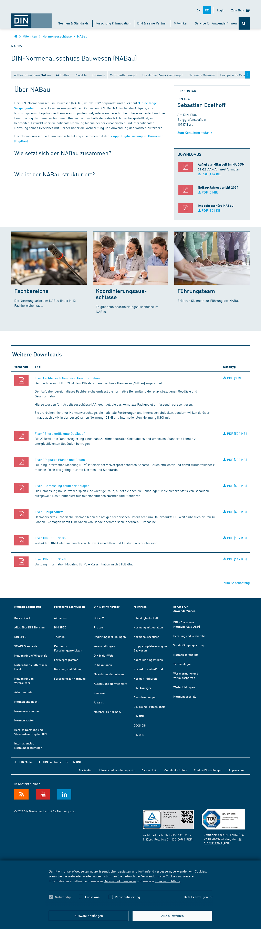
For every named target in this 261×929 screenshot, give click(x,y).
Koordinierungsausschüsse (121, 293)
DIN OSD (139, 735)
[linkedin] (64, 794)
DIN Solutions (52, 762)
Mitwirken (181, 23)
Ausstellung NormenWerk (110, 683)
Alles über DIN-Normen (29, 627)
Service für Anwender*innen (216, 23)
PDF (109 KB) (236, 538)
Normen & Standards (73, 23)
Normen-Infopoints (185, 654)
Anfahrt (99, 702)
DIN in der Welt (103, 655)
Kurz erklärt (22, 618)
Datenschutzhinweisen (120, 881)
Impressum (236, 770)
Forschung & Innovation (112, 23)
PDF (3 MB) (234, 378)
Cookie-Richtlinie (167, 881)
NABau (82, 36)
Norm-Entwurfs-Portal (148, 669)
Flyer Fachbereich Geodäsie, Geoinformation (67, 378)
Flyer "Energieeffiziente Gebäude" (60, 433)
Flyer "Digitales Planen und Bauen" (60, 459)
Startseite (85, 770)
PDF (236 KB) (236, 459)
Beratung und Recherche (189, 636)
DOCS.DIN (140, 725)
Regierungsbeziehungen (110, 636)
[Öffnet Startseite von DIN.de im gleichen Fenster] (31, 18)
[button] (198, 897)
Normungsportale (184, 696)
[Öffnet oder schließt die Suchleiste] (244, 23)
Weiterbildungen (184, 687)
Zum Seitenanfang (236, 583)
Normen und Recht (26, 701)
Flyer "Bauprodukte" (50, 512)
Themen (59, 636)
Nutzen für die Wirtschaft (30, 655)
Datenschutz (150, 770)
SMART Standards (25, 646)
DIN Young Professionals (149, 706)
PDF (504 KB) (236, 433)
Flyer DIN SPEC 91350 (51, 538)
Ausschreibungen (145, 697)
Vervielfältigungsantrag (188, 645)
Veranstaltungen (104, 646)
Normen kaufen (24, 720)
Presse (98, 627)
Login (220, 10)
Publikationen (103, 665)
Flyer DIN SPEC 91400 (51, 559)
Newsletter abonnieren (109, 674)
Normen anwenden (26, 711)
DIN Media (25, 762)
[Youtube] (43, 794)
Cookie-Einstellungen (208, 770)
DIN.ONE (139, 716)
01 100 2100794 (176, 839)
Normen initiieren (145, 678)
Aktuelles (60, 618)
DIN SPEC (20, 636)
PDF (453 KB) (236, 512)
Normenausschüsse (57, 36)
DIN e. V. (99, 618)
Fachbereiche (31, 290)
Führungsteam (196, 290)
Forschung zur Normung (70, 678)
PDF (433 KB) (236, 486)
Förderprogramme (66, 659)
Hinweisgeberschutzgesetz (117, 770)
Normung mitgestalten (148, 627)
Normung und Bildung (68, 669)
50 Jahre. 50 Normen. (107, 711)
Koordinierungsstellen (148, 659)
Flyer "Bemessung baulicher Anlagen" (63, 486)
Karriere (99, 693)
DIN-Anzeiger (142, 688)
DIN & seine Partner (152, 23)
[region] (130, 888)
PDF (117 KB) (236, 559)
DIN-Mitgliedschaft (146, 618)
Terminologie (182, 664)
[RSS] (21, 794)
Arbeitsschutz (23, 692)
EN (198, 10)
